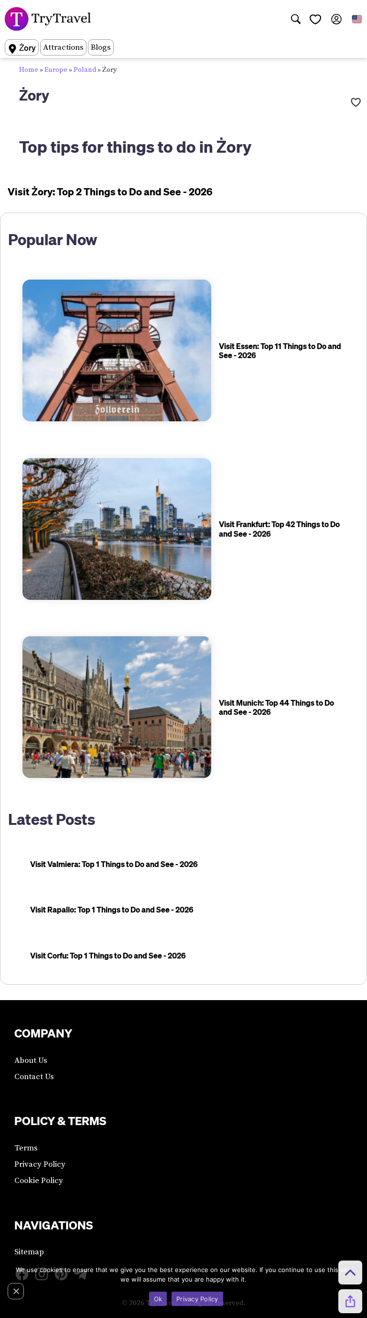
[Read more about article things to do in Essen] (116, 350)
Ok (158, 1299)
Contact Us (34, 1076)
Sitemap (29, 1252)
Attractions (63, 47)
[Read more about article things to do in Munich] (116, 707)
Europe (55, 70)
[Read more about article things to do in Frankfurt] (116, 529)
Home (28, 70)
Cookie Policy (38, 1180)
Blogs (101, 47)
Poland (85, 70)
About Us (30, 1060)
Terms (26, 1148)
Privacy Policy (39, 1164)
